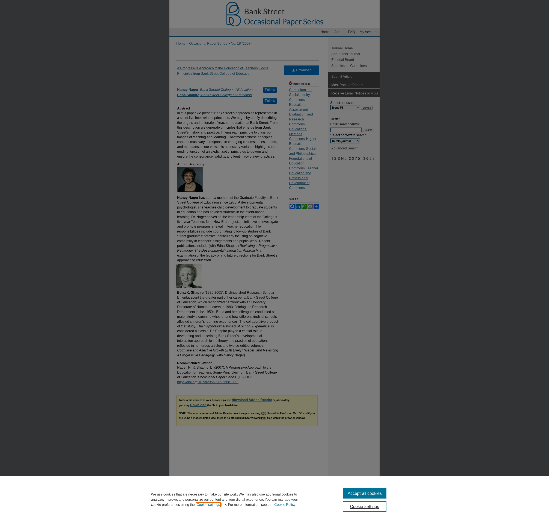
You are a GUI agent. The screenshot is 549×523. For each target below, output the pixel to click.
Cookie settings (208, 504)
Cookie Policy (285, 504)
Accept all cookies (365, 493)
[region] (274, 499)
